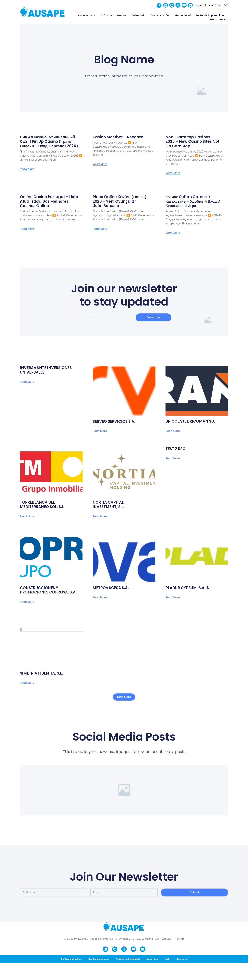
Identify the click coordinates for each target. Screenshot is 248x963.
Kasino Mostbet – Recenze (118, 137)
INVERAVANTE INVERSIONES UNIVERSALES (46, 370)
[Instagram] (171, 5)
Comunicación (159, 15)
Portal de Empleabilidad (211, 15)
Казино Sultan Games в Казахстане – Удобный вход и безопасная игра (193, 201)
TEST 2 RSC (175, 448)
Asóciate (106, 15)
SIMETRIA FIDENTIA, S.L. (41, 673)
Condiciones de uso (98, 959)
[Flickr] (190, 5)
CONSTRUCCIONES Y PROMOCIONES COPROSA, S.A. (48, 590)
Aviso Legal (152, 959)
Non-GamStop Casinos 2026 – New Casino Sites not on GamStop (192, 141)
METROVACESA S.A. (111, 587)
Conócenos (85, 15)
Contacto (181, 959)
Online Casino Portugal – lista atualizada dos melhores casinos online (49, 201)
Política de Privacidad (128, 959)
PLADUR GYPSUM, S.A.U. (187, 587)
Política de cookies (71, 959)
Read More (27, 169)
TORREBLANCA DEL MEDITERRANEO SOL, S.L (42, 504)
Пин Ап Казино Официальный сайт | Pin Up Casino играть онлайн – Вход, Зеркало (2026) (49, 141)
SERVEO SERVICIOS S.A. (114, 421)
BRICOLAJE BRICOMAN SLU (191, 421)
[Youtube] (184, 5)
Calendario (138, 15)
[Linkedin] (165, 5)
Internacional (182, 15)
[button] (159, 5)
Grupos (121, 15)
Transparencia (219, 19)
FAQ (167, 959)
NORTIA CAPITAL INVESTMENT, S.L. (108, 504)
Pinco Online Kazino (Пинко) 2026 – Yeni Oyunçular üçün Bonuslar (120, 201)
